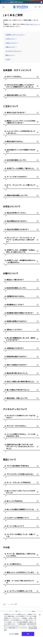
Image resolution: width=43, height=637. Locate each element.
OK (28, 634)
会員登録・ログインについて (14, 34)
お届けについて (10, 47)
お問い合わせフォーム (32, 24)
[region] (21, 624)
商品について (9, 55)
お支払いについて (11, 43)
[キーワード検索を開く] (36, 7)
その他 (7, 59)
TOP (4, 604)
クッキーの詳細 (13, 634)
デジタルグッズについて (13, 51)
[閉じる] (40, 615)
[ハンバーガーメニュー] (3, 7)
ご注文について (10, 39)
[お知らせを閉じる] (41, 2)
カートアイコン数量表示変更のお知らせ (12, 2)
